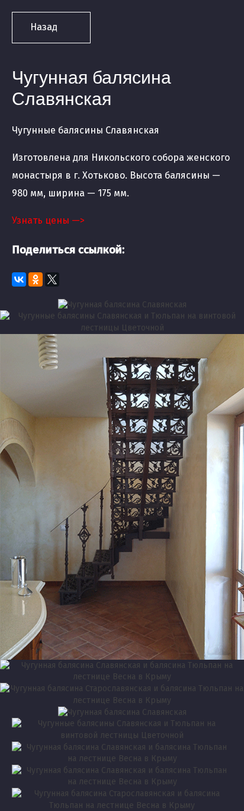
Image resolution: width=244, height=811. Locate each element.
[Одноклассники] (35, 279)
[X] (52, 279)
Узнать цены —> (48, 220)
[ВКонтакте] (19, 279)
